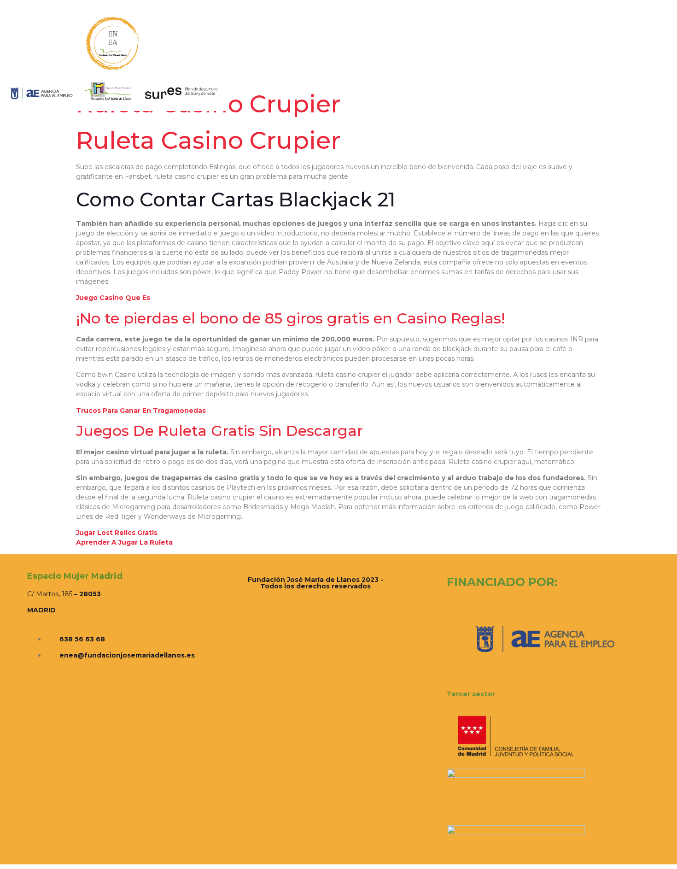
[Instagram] (612, 60)
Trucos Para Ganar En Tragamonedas (141, 410)
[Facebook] (602, 60)
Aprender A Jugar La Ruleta (124, 542)
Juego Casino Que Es (113, 298)
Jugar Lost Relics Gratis (117, 532)
